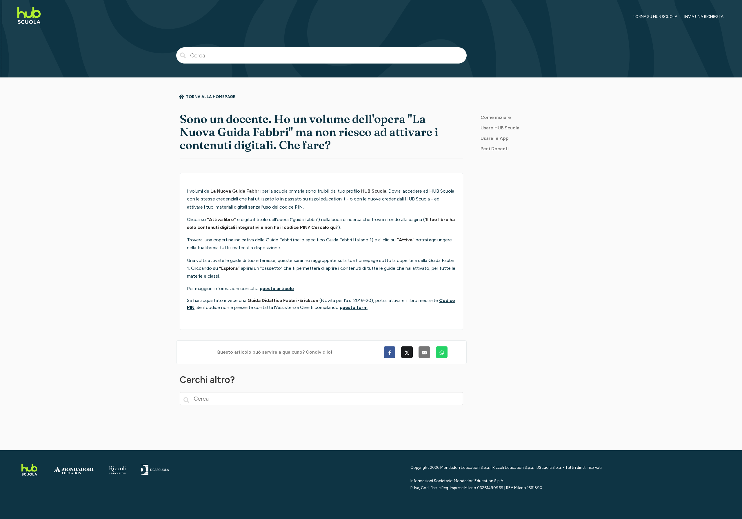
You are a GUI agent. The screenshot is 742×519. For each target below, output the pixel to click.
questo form (354, 307)
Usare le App (495, 138)
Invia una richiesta (703, 16)
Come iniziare (496, 117)
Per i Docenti (495, 148)
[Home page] (29, 25)
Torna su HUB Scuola (655, 16)
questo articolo (277, 288)
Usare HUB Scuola (500, 128)
